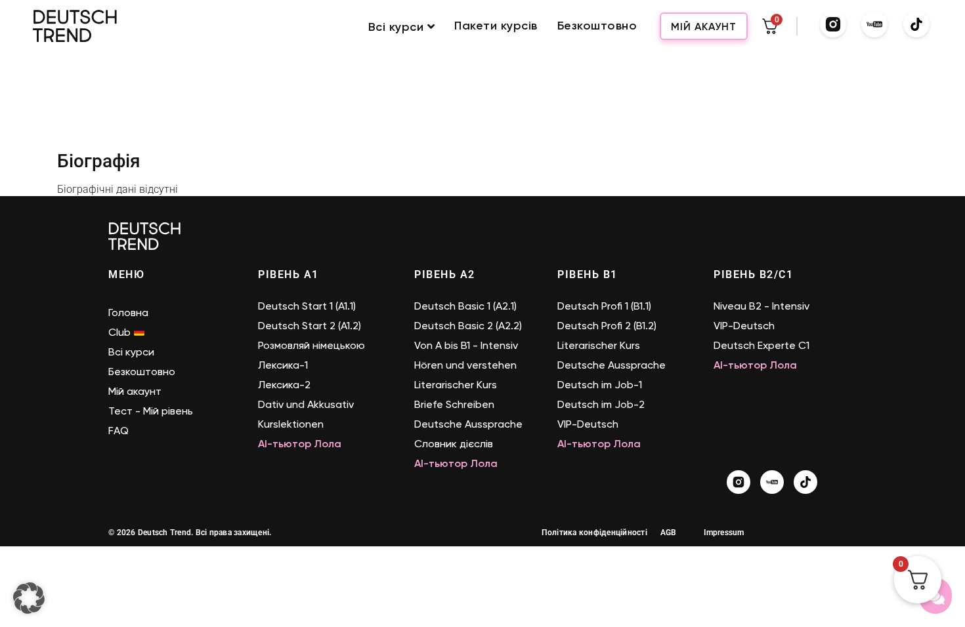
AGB (668, 532)
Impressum (724, 532)
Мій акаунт (704, 26)
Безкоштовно (597, 26)
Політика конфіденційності (594, 532)
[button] (29, 598)
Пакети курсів (496, 26)
